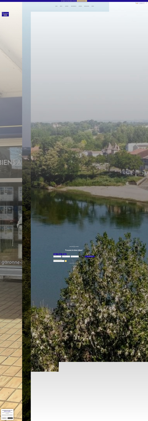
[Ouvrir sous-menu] (62, 6)
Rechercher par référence (57, 259)
